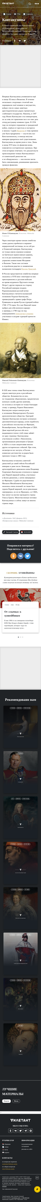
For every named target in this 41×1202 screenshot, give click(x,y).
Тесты (20, 1025)
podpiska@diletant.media (9, 1164)
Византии (21, 131)
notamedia (4, 1186)
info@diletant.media (8, 1169)
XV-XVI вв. (27, 844)
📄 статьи (5, 1147)
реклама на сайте (27, 1149)
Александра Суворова (24, 314)
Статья (7, 14)
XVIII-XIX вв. (26, 934)
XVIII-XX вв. (27, 708)
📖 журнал (5, 1152)
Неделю (6, 1101)
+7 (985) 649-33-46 (25, 1197)
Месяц (16, 1101)
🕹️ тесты (5, 1150)
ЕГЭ (13, 798)
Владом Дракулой (28, 269)
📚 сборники (6, 1144)
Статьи (13, 708)
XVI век (27, 889)
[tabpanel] (20, 618)
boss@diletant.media (15, 1197)
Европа (19, 708)
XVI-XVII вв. (27, 980)
